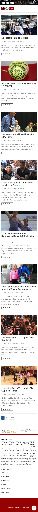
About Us (4, 472)
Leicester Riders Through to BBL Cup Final (17, 338)
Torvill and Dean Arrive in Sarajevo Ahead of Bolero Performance (18, 288)
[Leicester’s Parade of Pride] (19, 25)
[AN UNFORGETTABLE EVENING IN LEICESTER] (19, 71)
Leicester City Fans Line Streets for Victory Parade (17, 183)
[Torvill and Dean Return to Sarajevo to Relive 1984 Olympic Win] (19, 221)
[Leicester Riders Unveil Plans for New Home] (19, 122)
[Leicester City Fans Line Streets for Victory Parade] (19, 170)
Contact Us (5, 476)
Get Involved (5, 480)
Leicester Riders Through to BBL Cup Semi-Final (17, 389)
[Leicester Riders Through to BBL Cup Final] (19, 325)
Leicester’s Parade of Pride (14, 38)
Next (12, 418)
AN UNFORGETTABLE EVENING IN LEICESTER (18, 84)
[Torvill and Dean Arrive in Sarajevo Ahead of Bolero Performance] (19, 274)
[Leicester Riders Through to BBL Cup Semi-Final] (19, 375)
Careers (4, 484)
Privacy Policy (6, 488)
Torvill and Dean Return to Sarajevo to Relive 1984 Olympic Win (17, 236)
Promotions (5, 492)
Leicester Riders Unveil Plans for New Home (17, 135)
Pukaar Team (7, 41)
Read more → (7, 54)
